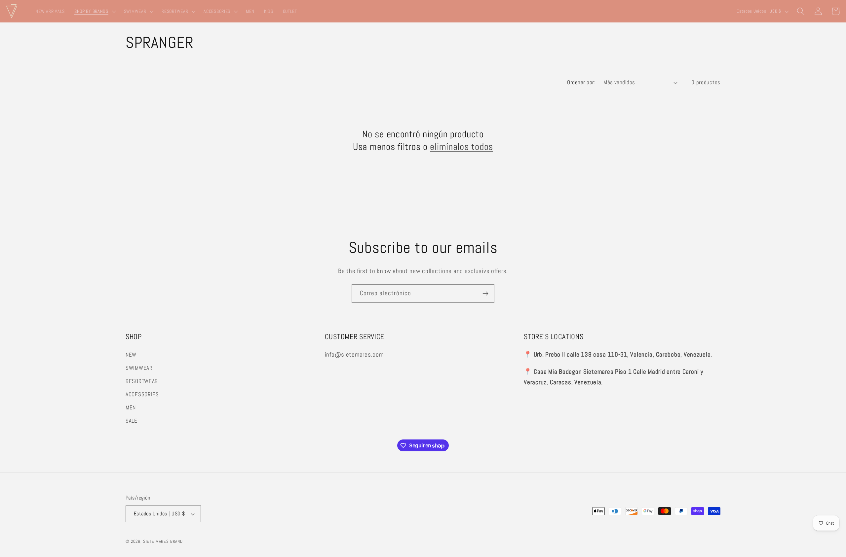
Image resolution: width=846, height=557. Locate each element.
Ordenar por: (581, 82)
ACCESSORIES (142, 394)
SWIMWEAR (139, 368)
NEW (131, 354)
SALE (131, 420)
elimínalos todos (461, 147)
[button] (94, 11)
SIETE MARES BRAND (163, 541)
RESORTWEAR (142, 381)
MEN (131, 407)
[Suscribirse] (485, 293)
